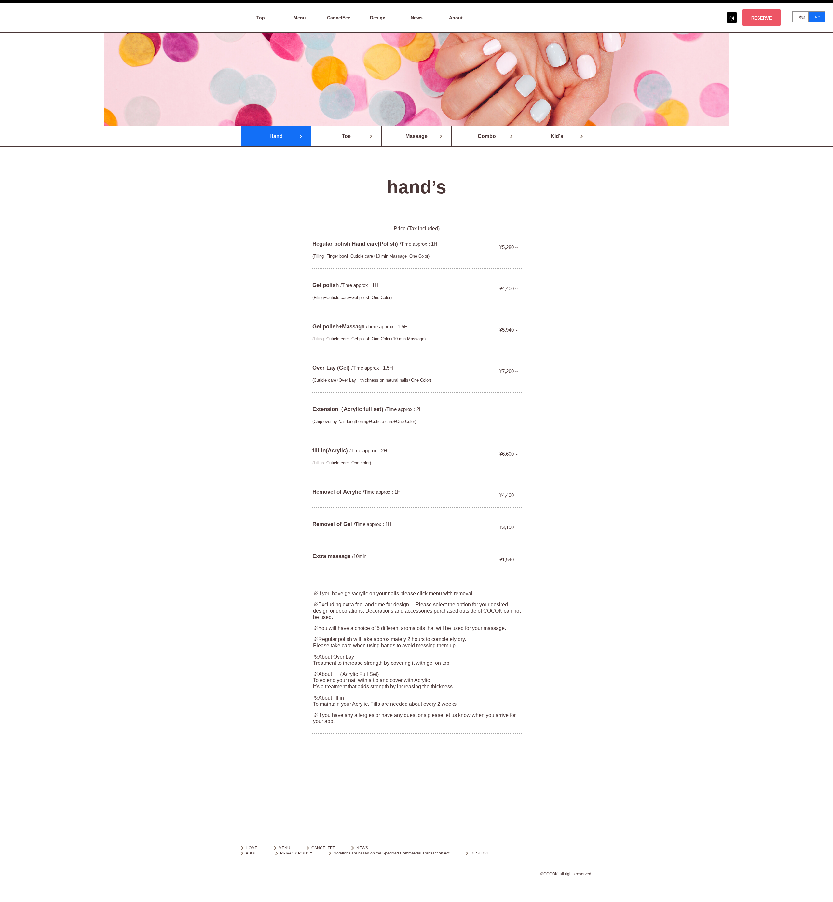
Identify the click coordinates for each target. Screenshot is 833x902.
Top (260, 17)
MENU (284, 848)
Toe (346, 136)
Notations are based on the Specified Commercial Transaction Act (391, 853)
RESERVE (761, 18)
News (417, 17)
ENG (817, 17)
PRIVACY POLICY (296, 853)
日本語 (800, 17)
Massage (416, 136)
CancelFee (338, 17)
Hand (276, 136)
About (456, 17)
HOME (251, 848)
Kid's (557, 136)
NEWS (362, 848)
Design (378, 17)
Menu (300, 17)
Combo (487, 136)
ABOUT (252, 853)
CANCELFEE (323, 848)
